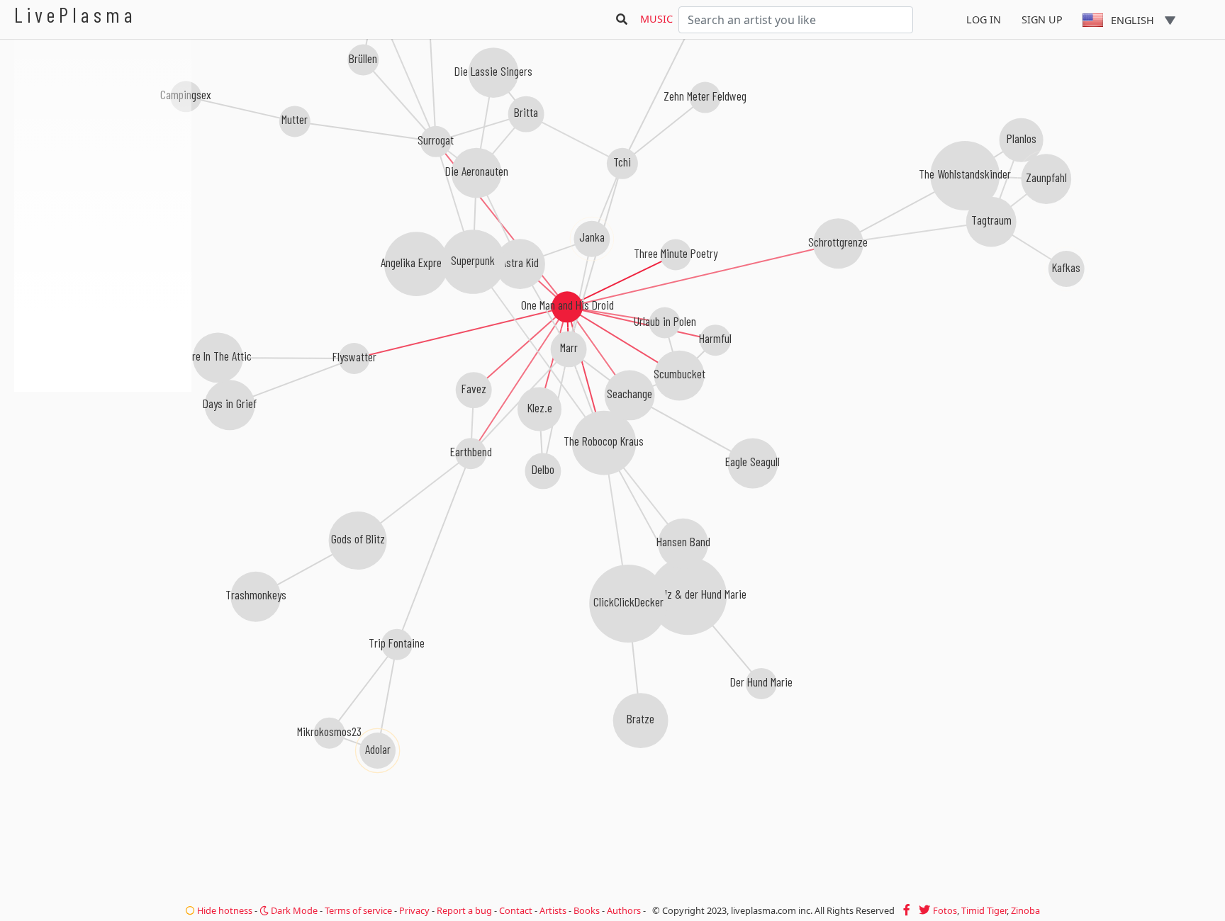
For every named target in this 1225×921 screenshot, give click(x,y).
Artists (552, 910)
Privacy (414, 910)
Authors (624, 910)
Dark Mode (293, 910)
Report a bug (464, 910)
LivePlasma (75, 14)
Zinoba (1025, 910)
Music (656, 19)
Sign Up (1042, 19)
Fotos (945, 910)
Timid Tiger (984, 910)
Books (587, 910)
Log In (983, 19)
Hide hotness (223, 910)
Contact (515, 910)
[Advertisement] (102, 467)
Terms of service (358, 910)
